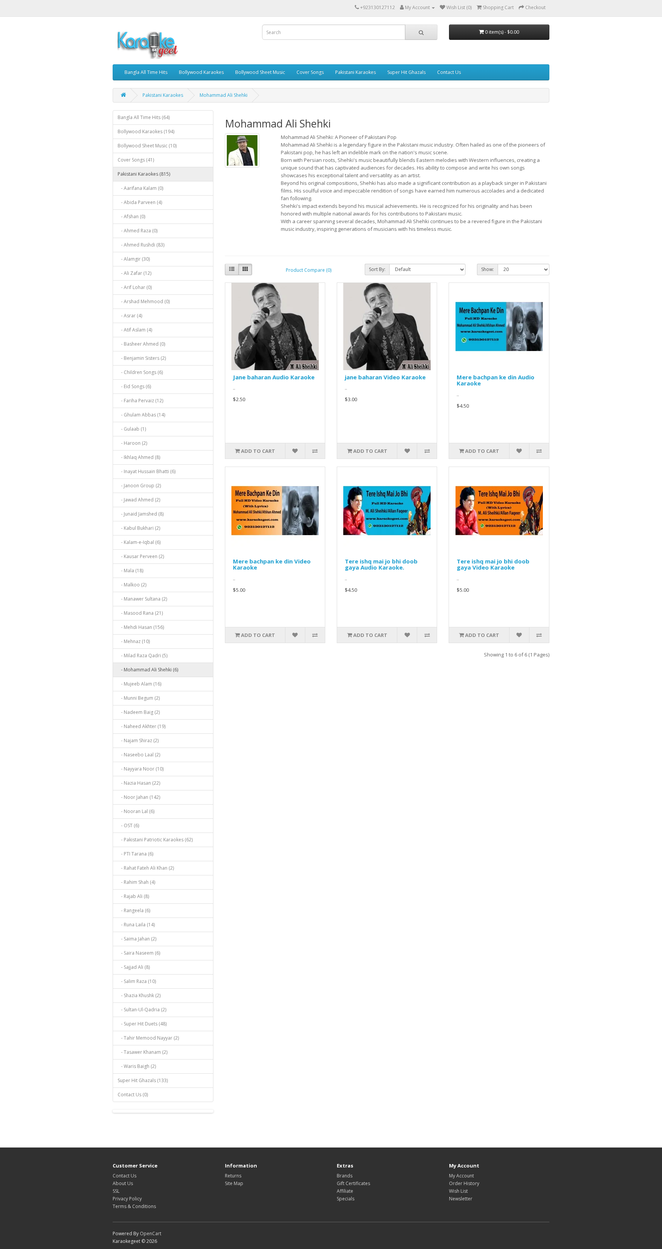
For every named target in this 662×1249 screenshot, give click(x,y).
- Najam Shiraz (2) (138, 740)
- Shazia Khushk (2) (139, 995)
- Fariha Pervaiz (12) (140, 400)
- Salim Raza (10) (137, 981)
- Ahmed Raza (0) (137, 230)
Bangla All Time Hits (146, 72)
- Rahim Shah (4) (136, 882)
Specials (345, 1198)
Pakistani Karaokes (355, 72)
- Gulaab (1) (132, 429)
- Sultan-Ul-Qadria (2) (142, 1009)
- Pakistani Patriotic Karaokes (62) (155, 839)
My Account (461, 1175)
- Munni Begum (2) (139, 698)
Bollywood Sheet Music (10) (147, 145)
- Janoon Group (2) (139, 485)
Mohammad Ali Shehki (223, 95)
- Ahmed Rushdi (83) (141, 245)
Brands (344, 1175)
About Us (123, 1183)
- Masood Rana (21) (140, 613)
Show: (487, 269)
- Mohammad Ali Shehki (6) (148, 669)
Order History (464, 1183)
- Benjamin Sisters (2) (142, 358)
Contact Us (449, 72)
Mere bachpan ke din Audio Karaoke (495, 380)
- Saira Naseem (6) (139, 953)
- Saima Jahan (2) (137, 939)
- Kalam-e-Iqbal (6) (139, 542)
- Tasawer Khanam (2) (142, 1052)
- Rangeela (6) (134, 910)
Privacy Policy (127, 1198)
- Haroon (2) (132, 443)
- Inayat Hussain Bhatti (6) (146, 471)
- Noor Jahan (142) (139, 797)
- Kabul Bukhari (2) (139, 528)
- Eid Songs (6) (134, 386)
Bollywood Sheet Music (260, 72)
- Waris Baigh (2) (137, 1066)
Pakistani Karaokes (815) (144, 174)
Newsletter (460, 1198)
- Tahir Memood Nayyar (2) (148, 1038)
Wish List (458, 1191)
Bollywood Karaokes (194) (146, 131)
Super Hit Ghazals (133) (143, 1080)
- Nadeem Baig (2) (139, 712)
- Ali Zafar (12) (134, 273)
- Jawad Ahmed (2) (139, 499)
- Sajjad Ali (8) (134, 967)
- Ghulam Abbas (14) (141, 414)
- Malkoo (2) (132, 584)
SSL (116, 1191)
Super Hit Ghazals (406, 72)
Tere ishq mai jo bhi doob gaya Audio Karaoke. (381, 564)
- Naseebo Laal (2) (139, 754)
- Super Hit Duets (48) (142, 1023)
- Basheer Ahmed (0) (141, 344)
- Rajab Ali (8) (133, 896)
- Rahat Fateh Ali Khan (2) (146, 868)
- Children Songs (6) (140, 372)
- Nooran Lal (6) (136, 811)
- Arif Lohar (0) (135, 287)
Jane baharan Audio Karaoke (274, 377)
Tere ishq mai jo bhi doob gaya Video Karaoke (493, 564)
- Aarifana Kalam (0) (140, 188)
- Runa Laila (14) (136, 924)
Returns (233, 1175)
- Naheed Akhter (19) (142, 726)
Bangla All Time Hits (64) (144, 117)
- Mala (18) (130, 570)
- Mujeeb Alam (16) (139, 684)
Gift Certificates (353, 1183)
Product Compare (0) (308, 270)
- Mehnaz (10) (134, 641)
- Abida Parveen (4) (140, 202)
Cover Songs (310, 72)
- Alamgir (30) (134, 259)
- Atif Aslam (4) (135, 330)
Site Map (234, 1183)
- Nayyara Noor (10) (141, 769)
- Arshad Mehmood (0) (144, 301)
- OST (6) (128, 825)
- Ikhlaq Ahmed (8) (139, 457)
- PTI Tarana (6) (135, 854)
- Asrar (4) (130, 315)
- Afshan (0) (131, 216)
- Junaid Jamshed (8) (141, 514)
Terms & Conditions (134, 1206)
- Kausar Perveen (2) (141, 556)
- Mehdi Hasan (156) (141, 627)
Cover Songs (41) (136, 160)
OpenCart (150, 1233)
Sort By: (377, 269)
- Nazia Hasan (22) (139, 783)
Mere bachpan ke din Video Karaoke (272, 564)
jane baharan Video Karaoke (385, 377)
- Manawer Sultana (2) (142, 599)
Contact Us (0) (133, 1094)
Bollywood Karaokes (201, 72)
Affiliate (345, 1191)
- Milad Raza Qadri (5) (142, 655)
